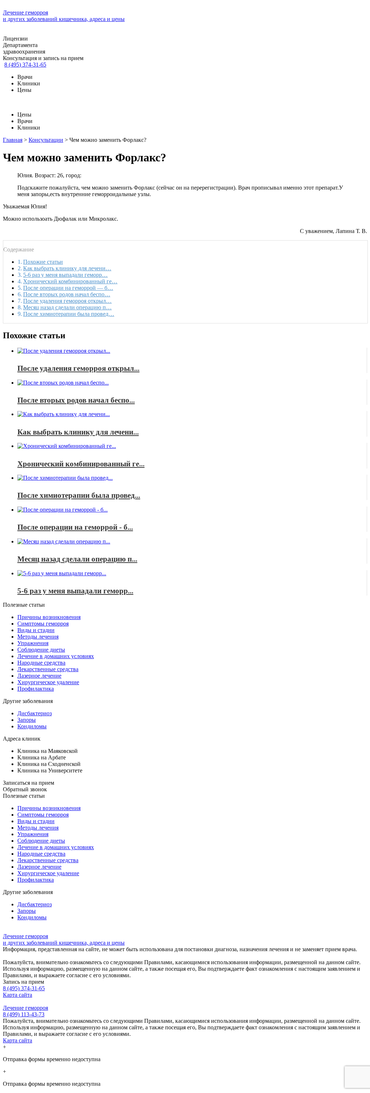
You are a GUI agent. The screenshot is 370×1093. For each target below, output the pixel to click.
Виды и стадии (36, 630)
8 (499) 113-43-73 (23, 1014)
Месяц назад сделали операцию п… (67, 307)
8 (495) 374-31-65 (25, 65)
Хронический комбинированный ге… (70, 281)
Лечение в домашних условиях (55, 656)
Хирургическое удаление (48, 682)
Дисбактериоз (34, 713)
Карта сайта (17, 995)
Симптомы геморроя (43, 623)
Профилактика (35, 689)
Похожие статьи (43, 262)
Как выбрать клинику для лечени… (67, 268)
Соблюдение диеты (41, 650)
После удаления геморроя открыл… (67, 301)
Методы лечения (38, 637)
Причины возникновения (49, 617)
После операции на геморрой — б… (68, 288)
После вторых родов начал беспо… (66, 294)
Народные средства (41, 663)
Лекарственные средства (47, 669)
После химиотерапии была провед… (68, 314)
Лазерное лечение (39, 676)
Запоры (26, 720)
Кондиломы (32, 726)
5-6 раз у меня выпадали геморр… (65, 275)
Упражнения (32, 643)
